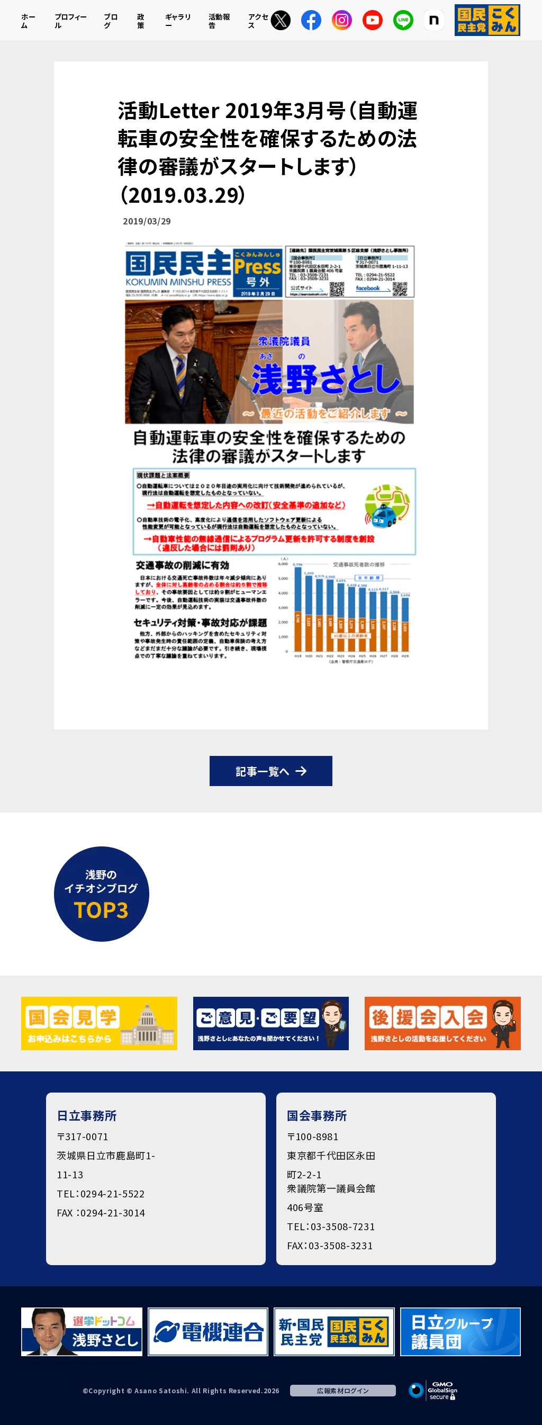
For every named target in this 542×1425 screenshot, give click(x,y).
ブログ (111, 21)
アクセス (258, 21)
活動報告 (219, 21)
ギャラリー (178, 21)
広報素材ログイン (343, 1390)
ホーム (28, 21)
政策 (140, 21)
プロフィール (71, 21)
